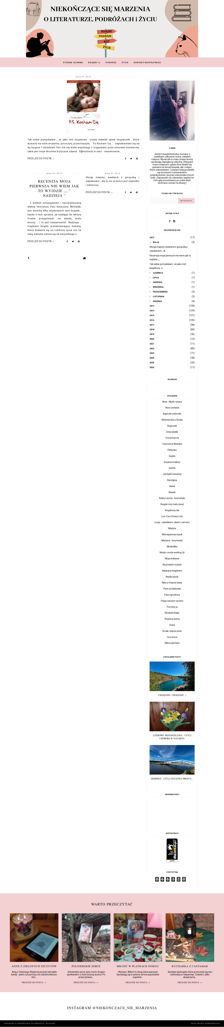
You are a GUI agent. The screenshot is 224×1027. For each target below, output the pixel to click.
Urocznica (172, 637)
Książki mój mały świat (172, 504)
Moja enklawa (172, 558)
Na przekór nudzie (172, 564)
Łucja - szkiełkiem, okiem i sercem (172, 522)
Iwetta (172, 468)
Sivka (172, 625)
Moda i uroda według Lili (172, 552)
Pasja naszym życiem (172, 601)
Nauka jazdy (172, 576)
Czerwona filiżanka (172, 444)
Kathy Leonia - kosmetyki (172, 498)
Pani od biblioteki (172, 588)
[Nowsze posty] (29, 258)
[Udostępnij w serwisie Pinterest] (137, 159)
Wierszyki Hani (172, 643)
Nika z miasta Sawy (172, 582)
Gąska (172, 456)
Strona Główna (73, 63)
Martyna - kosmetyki (172, 540)
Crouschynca (172, 437)
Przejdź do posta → (34, 982)
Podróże (111, 63)
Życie (125, 63)
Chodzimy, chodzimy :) (172, 695)
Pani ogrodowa (172, 594)
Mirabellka (172, 546)
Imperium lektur (172, 462)
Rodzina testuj (172, 619)
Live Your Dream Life (172, 516)
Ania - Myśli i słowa (172, 401)
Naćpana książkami (172, 570)
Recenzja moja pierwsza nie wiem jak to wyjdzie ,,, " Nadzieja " (54, 188)
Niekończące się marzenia (31, 1023)
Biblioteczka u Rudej (172, 419)
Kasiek (172, 492)
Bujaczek (172, 426)
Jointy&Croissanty (172, 474)
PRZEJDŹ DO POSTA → (41, 158)
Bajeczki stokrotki (172, 413)
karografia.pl (212, 1023)
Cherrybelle (172, 432)
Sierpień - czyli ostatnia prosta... (172, 778)
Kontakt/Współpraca (147, 63)
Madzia (172, 528)
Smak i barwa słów (172, 631)
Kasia (172, 486)
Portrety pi (172, 607)
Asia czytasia (172, 407)
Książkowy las (172, 510)
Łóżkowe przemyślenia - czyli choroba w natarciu (172, 737)
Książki (93, 63)
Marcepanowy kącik (172, 534)
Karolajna (172, 480)
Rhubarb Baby (172, 613)
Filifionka (172, 450)
